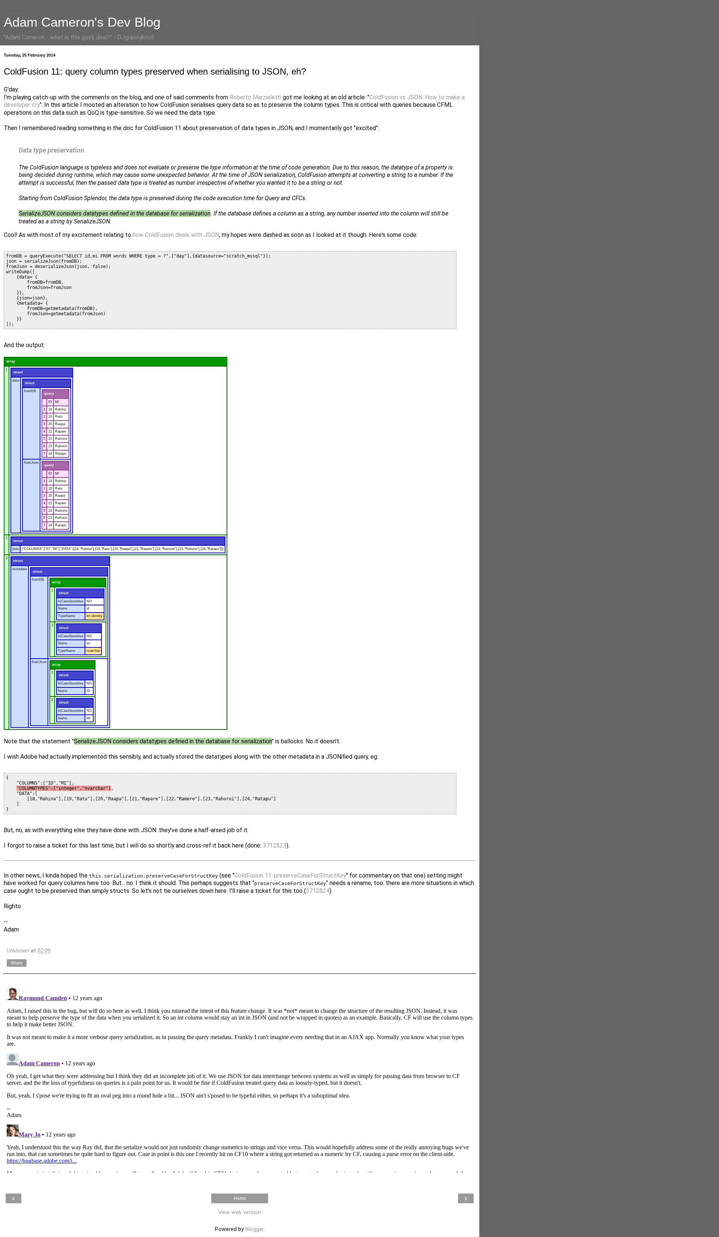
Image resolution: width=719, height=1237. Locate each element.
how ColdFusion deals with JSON (176, 234)
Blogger (254, 1229)
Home (240, 1198)
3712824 (318, 890)
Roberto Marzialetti (255, 97)
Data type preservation (51, 150)
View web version (239, 1212)
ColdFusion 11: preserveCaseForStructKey (290, 875)
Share (16, 963)
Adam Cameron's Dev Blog (82, 22)
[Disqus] (240, 1079)
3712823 (274, 845)
